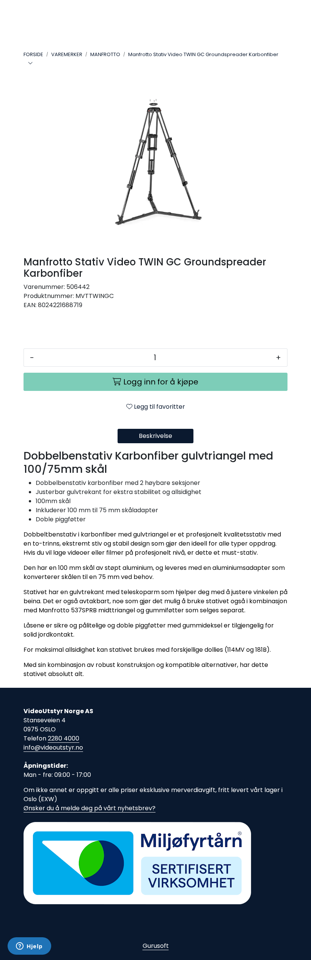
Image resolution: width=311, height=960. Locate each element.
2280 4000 (63, 738)
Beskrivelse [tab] (155, 435)
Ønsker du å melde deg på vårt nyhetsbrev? (90, 808)
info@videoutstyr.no (53, 747)
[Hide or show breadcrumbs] (30, 64)
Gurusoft (156, 945)
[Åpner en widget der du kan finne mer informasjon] (29, 946)
